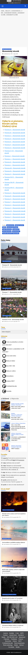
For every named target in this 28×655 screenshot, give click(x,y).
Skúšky (18, 647)
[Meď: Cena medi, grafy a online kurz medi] (5, 406)
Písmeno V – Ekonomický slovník (15, 208)
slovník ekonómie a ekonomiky (11, 233)
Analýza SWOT (10, 381)
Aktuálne (13, 403)
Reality (3, 637)
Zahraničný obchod (7, 538)
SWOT (20, 641)
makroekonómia (7, 229)
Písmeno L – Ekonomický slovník (15, 165)
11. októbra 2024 (15, 294)
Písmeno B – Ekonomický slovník (15, 133)
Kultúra (16, 645)
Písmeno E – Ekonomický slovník (15, 142)
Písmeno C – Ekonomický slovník (15, 136)
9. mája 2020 (15, 53)
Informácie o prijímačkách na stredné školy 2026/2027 (18, 438)
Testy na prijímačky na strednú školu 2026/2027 (12, 343)
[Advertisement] (14, 31)
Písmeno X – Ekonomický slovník (15, 214)
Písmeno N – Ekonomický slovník (15, 171)
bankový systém (19, 225)
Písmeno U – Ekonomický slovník (15, 205)
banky (4, 227)
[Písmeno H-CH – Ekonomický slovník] (14, 307)
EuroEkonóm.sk (7, 53)
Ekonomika (8, 641)
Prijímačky (6, 639)
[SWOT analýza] (5, 447)
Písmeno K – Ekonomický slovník (15, 162)
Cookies (5, 635)
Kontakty (11, 633)
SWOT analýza (15, 448)
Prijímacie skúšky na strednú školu (17, 435)
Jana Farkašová (6, 517)
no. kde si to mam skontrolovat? (15, 484)
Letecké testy (13, 635)
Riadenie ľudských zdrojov (8, 509)
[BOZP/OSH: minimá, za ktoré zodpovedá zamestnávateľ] (14, 557)
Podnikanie (14, 639)
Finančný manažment (7, 621)
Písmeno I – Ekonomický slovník (14, 156)
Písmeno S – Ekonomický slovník (15, 199)
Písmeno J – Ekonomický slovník (15, 159)
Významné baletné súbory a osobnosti (12, 625)
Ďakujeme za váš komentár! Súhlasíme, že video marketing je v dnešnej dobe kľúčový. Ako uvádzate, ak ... (12, 467)
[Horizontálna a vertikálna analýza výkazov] (14, 530)
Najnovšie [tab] (15, 399)
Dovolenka (11, 647)
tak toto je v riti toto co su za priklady (16, 472)
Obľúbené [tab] (5, 399)
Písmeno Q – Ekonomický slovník (15, 193)
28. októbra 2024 (15, 267)
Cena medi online (11, 356)
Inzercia (5, 633)
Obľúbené (17, 423)
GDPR (21, 633)
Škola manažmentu (19, 643)
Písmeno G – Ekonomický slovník (15, 148)
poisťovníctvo (16, 231)
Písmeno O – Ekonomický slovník (15, 174)
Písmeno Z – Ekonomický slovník (15, 220)
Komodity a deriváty (19, 403)
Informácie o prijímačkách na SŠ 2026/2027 (13, 350)
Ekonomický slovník (7, 49)
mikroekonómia (7, 231)
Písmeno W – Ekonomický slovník (15, 211)
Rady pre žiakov (10, 361)
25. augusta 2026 (15, 517)
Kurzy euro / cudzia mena (16, 414)
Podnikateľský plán (11, 386)
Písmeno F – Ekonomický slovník (15, 145)
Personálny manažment (8, 565)
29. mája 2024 (14, 321)
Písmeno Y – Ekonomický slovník (15, 217)
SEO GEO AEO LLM (12, 637)
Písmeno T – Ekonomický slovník (15, 202)
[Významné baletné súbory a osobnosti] (14, 613)
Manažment (22, 637)
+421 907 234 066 (16, 0)
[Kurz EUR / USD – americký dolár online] (5, 416)
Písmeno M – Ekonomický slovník (15, 168)
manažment (16, 229)
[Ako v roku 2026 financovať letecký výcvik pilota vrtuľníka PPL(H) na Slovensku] (5, 426)
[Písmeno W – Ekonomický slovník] (14, 253)
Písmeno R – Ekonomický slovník (15, 196)
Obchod (21, 645)
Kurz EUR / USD (10, 366)
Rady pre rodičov (11, 371)
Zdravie (15, 641)
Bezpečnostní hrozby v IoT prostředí (12, 598)
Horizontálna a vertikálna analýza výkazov (13, 542)
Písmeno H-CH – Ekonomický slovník (13, 319)
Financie (21, 639)
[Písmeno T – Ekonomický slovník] (14, 280)
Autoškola (21, 635)
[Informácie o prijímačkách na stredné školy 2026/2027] (5, 437)
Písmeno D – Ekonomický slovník (15, 139)
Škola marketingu (8, 645)
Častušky (8, 391)
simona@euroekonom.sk (14, 2)
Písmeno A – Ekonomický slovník (15, 130)
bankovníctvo (10, 225)
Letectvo (13, 423)
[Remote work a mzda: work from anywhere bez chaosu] (14, 502)
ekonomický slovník (12, 227)
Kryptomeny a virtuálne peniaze (9, 594)
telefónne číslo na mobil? (13, 463)
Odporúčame (22, 423)
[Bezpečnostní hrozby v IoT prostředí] (14, 586)
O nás (17, 633)
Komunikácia (9, 376)
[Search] (25, 6)
